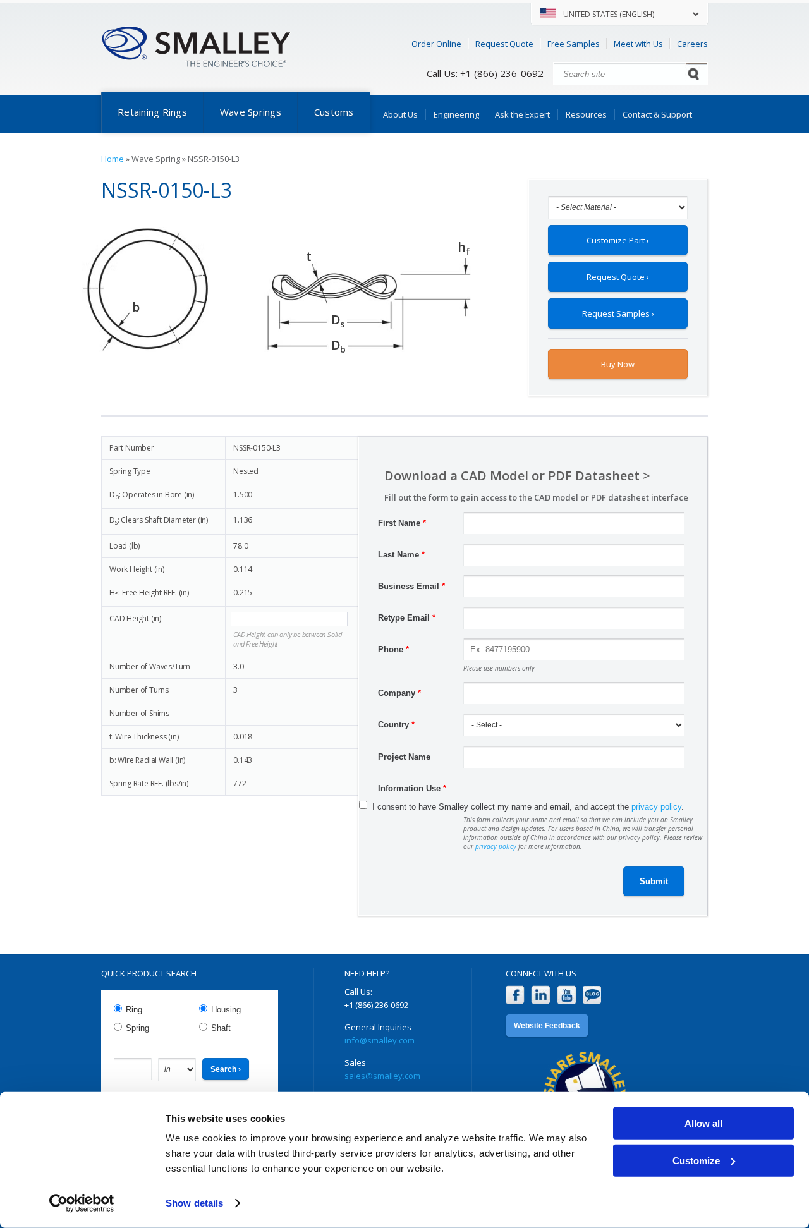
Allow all (703, 1123)
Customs (334, 112)
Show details (194, 1203)
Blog (592, 995)
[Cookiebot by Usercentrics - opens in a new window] (82, 1203)
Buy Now (618, 364)
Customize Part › (618, 240)
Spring (137, 1028)
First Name (402, 523)
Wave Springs (250, 112)
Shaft (221, 1028)
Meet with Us (638, 43)
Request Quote (504, 43)
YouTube (566, 995)
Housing (226, 1009)
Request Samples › (618, 313)
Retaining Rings (152, 112)
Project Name (404, 757)
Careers (692, 43)
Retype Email (406, 618)
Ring (134, 1009)
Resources (586, 114)
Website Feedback (547, 1025)
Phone (393, 649)
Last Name (401, 554)
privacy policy (656, 807)
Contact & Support (657, 114)
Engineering (456, 114)
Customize (696, 1160)
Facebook (515, 995)
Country (396, 724)
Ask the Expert (522, 114)
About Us (400, 114)
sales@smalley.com (382, 1075)
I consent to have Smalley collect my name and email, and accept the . (528, 807)
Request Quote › (618, 277)
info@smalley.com (379, 1040)
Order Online (436, 43)
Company (399, 693)
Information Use (412, 788)
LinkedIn (540, 995)
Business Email (411, 586)
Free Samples (573, 43)
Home (112, 158)
